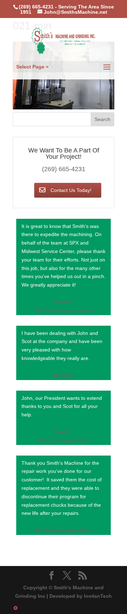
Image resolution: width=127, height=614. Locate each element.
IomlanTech (98, 596)
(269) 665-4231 (63, 169)
